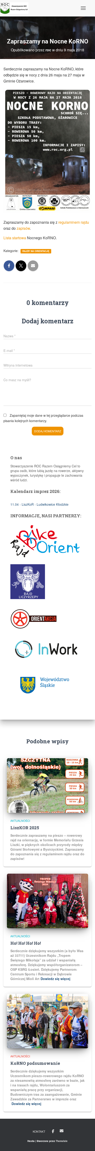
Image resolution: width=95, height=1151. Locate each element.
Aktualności (20, 821)
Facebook (53, 1131)
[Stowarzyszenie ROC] (16, 8)
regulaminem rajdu (73, 222)
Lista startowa (14, 237)
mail (61, 1131)
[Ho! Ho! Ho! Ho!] (47, 900)
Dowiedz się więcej (55, 978)
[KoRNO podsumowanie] (47, 1020)
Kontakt (39, 1131)
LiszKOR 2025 (24, 827)
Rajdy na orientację (35, 251)
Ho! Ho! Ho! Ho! (25, 943)
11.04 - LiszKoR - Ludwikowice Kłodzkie (39, 504)
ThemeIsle (62, 1141)
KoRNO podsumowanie (35, 1063)
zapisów (23, 228)
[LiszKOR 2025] (47, 785)
